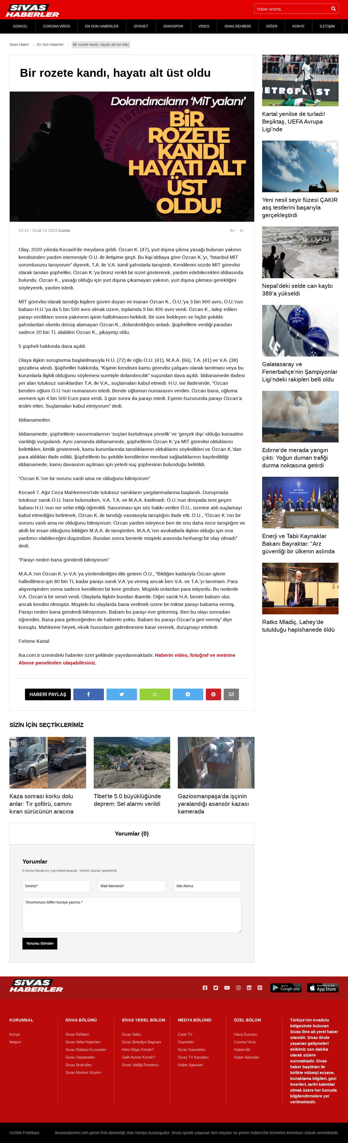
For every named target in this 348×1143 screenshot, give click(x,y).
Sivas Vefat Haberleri (82, 1042)
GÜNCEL (20, 26)
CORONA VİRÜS (56, 26)
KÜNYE (298, 26)
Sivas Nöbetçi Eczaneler (85, 1049)
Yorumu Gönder (39, 943)
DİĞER (271, 26)
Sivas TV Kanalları (193, 1057)
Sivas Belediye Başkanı (141, 1042)
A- (242, 230)
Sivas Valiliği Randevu (140, 1064)
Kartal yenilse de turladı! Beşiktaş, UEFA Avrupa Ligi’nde (293, 121)
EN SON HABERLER (101, 26)
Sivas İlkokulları (78, 1064)
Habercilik (242, 1049)
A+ (232, 230)
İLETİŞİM (327, 26)
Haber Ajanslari (190, 1064)
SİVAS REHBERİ (237, 26)
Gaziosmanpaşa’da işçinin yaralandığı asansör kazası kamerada (213, 803)
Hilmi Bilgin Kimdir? (138, 1049)
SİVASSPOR (173, 26)
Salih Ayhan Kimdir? (138, 1057)
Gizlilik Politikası (24, 1132)
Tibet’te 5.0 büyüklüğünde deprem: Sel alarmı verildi (127, 800)
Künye (14, 1034)
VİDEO (203, 26)
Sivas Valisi (131, 1034)
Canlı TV (185, 1034)
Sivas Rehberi (77, 1034)
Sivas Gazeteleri (191, 1049)
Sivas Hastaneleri (80, 1057)
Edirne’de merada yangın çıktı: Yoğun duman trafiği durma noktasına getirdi (295, 457)
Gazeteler (186, 1042)
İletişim (15, 1042)
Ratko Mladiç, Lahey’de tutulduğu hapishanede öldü (298, 625)
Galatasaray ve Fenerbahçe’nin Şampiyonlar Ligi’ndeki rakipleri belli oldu (300, 371)
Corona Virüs (245, 1042)
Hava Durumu (245, 1034)
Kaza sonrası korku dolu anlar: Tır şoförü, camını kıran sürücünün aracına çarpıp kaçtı (41, 807)
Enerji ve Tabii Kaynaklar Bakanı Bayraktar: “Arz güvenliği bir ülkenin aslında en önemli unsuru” (298, 547)
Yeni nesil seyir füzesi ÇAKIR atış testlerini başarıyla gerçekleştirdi (300, 207)
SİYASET (141, 26)
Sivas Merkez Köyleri (83, 1072)
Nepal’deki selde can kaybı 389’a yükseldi (297, 289)
